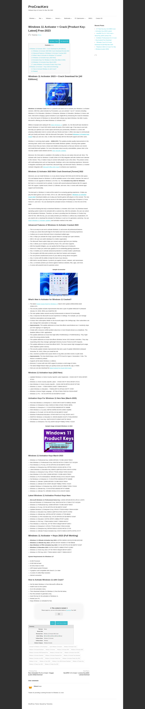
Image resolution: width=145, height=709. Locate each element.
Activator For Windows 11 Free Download (38, 646)
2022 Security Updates (59, 150)
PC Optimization (79, 18)
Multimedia (67, 18)
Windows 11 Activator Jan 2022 (36, 658)
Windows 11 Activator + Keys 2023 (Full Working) (43, 66)
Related (34, 71)
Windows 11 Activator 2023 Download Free (38, 652)
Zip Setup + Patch (54, 41)
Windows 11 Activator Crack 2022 (72, 652)
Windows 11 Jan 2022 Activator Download (61, 661)
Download (68, 610)
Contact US (99, 18)
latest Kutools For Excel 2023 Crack (60, 368)
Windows (32, 18)
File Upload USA (64, 41)
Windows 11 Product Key (78, 661)
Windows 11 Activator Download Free (53, 655)
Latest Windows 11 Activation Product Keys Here (46, 64)
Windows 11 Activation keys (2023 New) (43, 57)
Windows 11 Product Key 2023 (51, 664)
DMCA (90, 18)
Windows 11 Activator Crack (56, 652)
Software (48, 18)
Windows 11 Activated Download (36, 649)
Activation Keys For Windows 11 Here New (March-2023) (48, 60)
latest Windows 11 (56, 125)
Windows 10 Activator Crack (70, 646)
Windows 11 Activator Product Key (52, 658)
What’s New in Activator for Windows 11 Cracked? (46, 55)
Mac (40, 18)
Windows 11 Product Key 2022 (36, 664)
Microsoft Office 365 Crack (51, 167)
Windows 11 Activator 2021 (63, 649)
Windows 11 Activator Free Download (72, 655)
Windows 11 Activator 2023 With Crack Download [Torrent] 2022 (50, 51)
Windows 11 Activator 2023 (77, 649)
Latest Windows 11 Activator (56, 646)
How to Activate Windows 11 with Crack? (43, 69)
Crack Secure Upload (61, 623)
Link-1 (52, 623)
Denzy (39, 35)
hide (52, 45)
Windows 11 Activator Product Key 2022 (71, 658)
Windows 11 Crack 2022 (45, 661)
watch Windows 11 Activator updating (39, 220)
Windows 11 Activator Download (36, 655)
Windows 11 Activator (50, 649)
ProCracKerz (38, 7)
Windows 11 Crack (33, 661)
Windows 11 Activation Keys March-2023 (43, 62)
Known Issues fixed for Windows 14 (47, 304)
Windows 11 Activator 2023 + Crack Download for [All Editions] (47, 48)
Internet (57, 18)
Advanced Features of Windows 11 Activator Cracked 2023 (48, 53)
